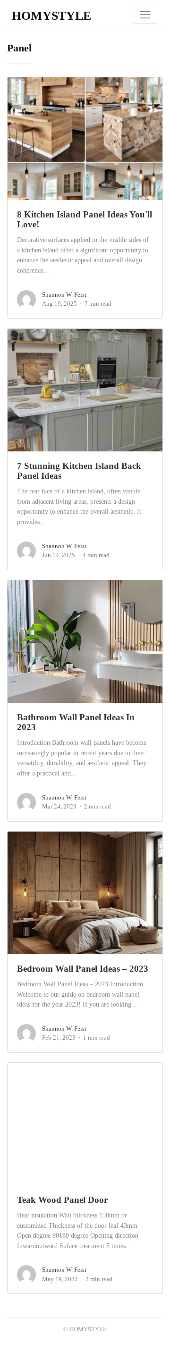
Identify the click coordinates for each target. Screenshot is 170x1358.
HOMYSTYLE (51, 16)
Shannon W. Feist (64, 294)
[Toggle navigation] (145, 15)
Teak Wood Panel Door (62, 1200)
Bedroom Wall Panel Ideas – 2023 (82, 969)
